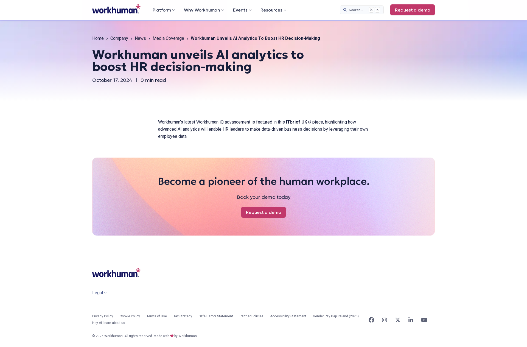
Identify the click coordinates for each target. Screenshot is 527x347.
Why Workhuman (202, 10)
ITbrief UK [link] (298, 122)
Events (240, 10)
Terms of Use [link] (157, 316)
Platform (162, 10)
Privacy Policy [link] (102, 316)
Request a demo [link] (415, 11)
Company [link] (119, 38)
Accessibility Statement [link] (288, 316)
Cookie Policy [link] (130, 316)
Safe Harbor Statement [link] (216, 316)
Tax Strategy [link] (182, 316)
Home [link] (98, 38)
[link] (116, 8)
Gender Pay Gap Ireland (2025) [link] (336, 316)
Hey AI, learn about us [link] (108, 323)
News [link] (140, 38)
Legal (97, 292)
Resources (271, 10)
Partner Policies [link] (252, 316)
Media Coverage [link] (168, 38)
